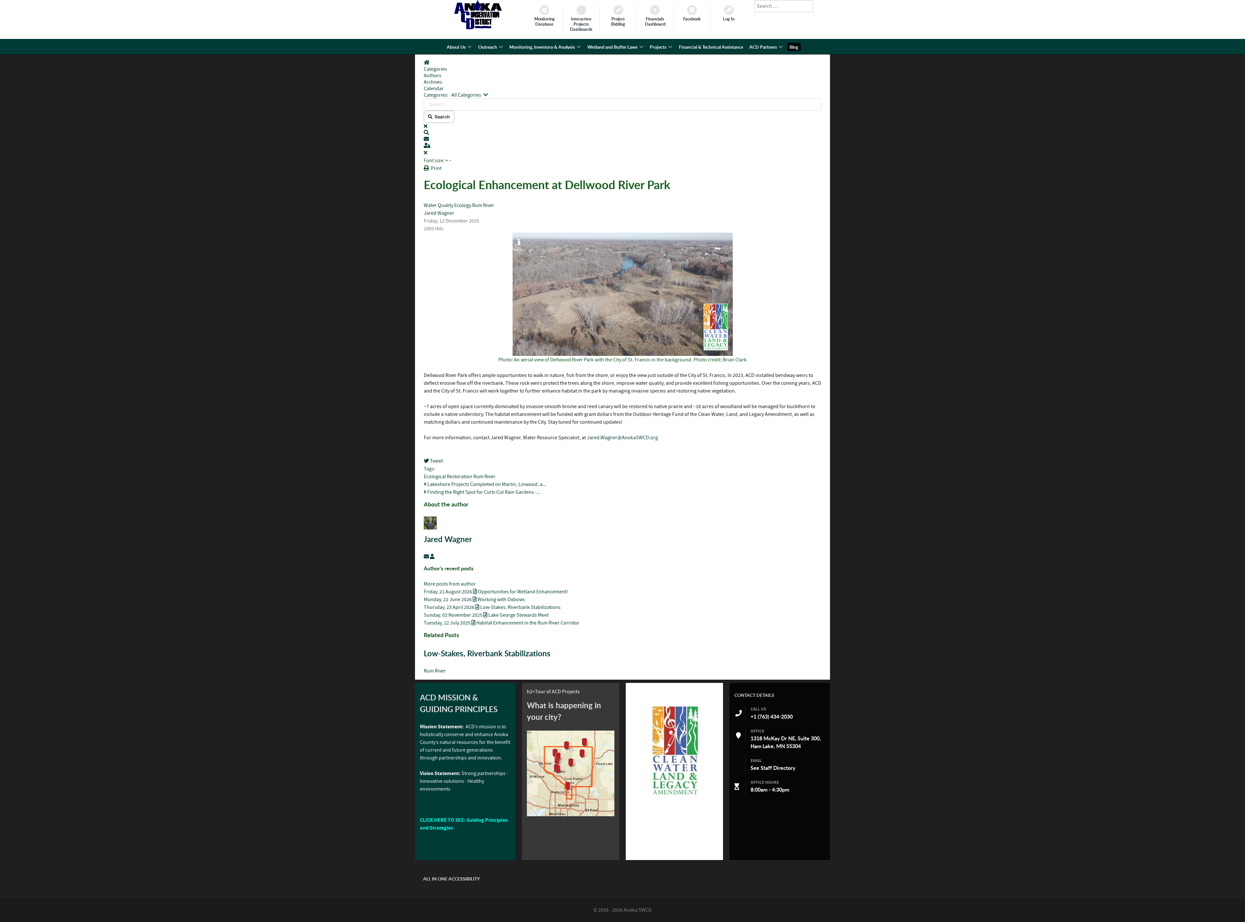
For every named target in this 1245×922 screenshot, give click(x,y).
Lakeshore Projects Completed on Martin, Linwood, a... (486, 484)
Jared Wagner (439, 213)
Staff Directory (778, 768)
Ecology (462, 205)
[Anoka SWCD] (478, 27)
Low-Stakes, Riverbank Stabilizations (487, 653)
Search (441, 116)
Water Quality (439, 205)
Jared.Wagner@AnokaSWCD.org (622, 438)
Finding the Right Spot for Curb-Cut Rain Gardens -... (483, 492)
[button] (622, 132)
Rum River (483, 205)
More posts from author (450, 584)
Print (436, 168)
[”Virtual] (570, 773)
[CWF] (674, 750)
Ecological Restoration (448, 476)
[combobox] (783, 6)
